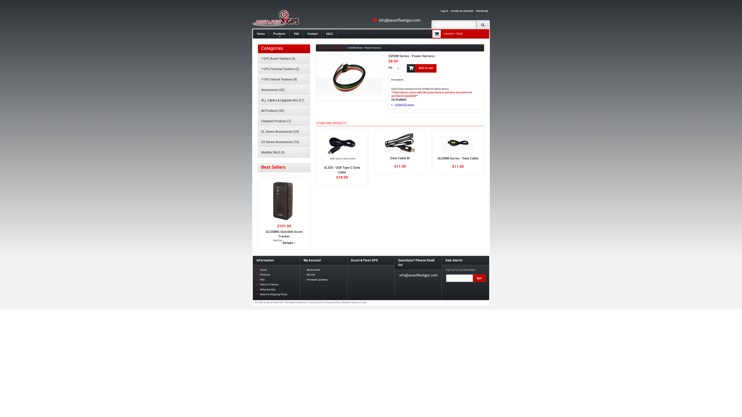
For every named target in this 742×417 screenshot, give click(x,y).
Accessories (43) (273, 90)
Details (288, 243)
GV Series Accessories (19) (280, 142)
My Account (313, 269)
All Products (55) (272, 111)
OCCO (320, 302)
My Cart (311, 274)
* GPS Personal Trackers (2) (280, 69)
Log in (444, 10)
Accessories (337, 48)
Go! (479, 278)
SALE (329, 33)
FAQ (296, 33)
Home (261, 33)
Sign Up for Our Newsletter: (461, 269)
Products (279, 33)
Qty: (390, 67)
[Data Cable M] (400, 142)
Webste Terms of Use (354, 302)
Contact (312, 33)
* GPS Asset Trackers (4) (278, 58)
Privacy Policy (332, 302)
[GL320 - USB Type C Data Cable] (342, 147)
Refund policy (267, 289)
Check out (482, 10)
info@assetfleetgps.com (399, 20)
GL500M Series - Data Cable (457, 158)
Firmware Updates (317, 279)
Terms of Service (269, 284)
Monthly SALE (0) (273, 152)
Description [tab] (397, 79)
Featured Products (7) (276, 121)
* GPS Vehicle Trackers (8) (279, 79)
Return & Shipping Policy (273, 294)
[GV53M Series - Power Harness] (349, 56)
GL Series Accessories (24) (280, 131)
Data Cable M (400, 158)
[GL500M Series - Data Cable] (457, 143)
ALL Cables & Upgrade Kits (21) (282, 100)
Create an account (462, 10)
